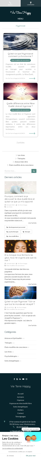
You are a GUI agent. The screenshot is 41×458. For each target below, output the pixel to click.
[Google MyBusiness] (17, 379)
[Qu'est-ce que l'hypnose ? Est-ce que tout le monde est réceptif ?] (20, 292)
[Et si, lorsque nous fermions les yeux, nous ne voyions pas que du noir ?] (20, 246)
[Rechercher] (33, 171)
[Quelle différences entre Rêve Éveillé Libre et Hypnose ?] (20, 91)
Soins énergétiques (12, 361)
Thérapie (8, 343)
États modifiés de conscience (16, 347)
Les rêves (8, 352)
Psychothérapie (11, 356)
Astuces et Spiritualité (13, 338)
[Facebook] (14, 379)
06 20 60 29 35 (22, 427)
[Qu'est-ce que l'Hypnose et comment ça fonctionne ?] (20, 41)
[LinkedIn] (20, 379)
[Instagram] (26, 379)
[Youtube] (23, 379)
